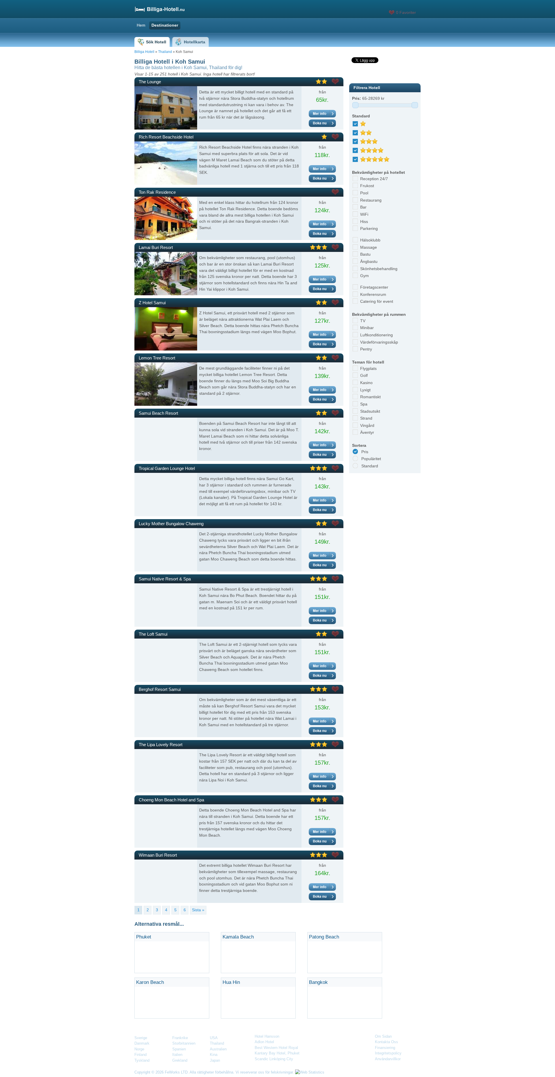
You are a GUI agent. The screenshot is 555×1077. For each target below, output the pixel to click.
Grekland (179, 1060)
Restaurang (371, 200)
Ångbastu (369, 261)
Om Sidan (383, 1036)
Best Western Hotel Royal (276, 1047)
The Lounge (150, 81)
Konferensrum (373, 294)
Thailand (165, 52)
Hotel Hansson (267, 1036)
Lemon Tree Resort (157, 357)
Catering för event (376, 301)
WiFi (364, 214)
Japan (215, 1060)
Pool (364, 193)
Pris (364, 451)
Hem (141, 25)
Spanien (179, 1049)
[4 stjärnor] (374, 148)
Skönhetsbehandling (378, 268)
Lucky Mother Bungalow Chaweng (171, 523)
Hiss (364, 221)
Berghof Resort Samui (160, 689)
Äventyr (367, 432)
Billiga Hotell (144, 52)
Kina (213, 1054)
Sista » (198, 910)
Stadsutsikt (370, 411)
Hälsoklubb (370, 240)
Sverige (140, 1038)
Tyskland (141, 1060)
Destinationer (164, 25)
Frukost (367, 185)
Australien (218, 1049)
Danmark (141, 1043)
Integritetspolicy (388, 1053)
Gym (364, 275)
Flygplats (368, 368)
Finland (140, 1054)
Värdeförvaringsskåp (379, 342)
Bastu (365, 254)
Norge (139, 1049)
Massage (368, 247)
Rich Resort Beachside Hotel (166, 136)
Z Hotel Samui (152, 302)
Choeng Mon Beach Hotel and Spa (171, 799)
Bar (363, 207)
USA (214, 1038)
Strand (366, 418)
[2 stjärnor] (368, 131)
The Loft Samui (153, 634)
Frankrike (180, 1038)
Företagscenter (374, 287)
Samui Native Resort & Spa (165, 578)
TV (362, 320)
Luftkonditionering (376, 335)
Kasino (366, 382)
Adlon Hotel (264, 1042)
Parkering (369, 228)
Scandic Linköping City (274, 1059)
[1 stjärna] (365, 122)
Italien (177, 1054)
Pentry (366, 349)
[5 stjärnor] (377, 157)
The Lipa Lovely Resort (160, 744)
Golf (364, 375)
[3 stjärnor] (371, 139)
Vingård (367, 425)
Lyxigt (365, 390)
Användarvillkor (388, 1059)
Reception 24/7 (374, 178)
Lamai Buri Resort (156, 247)
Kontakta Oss (386, 1042)
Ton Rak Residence (157, 192)
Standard (369, 466)
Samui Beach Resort (158, 413)
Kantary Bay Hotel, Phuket (277, 1053)
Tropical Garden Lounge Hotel (167, 468)
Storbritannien (183, 1043)
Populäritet (371, 458)
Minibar (367, 327)
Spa (363, 404)
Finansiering (385, 1047)
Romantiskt (370, 396)
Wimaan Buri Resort (158, 855)
